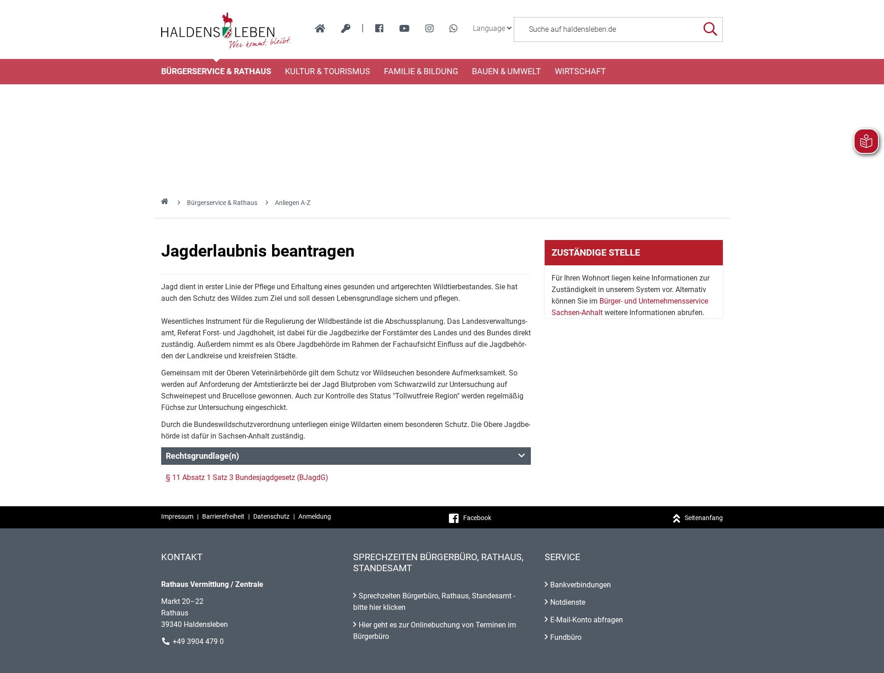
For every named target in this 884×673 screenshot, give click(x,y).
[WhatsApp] (453, 28)
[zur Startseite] (320, 28)
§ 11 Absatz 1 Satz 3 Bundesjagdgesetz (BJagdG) (247, 477)
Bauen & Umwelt (506, 71)
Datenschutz (271, 516)
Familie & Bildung (421, 71)
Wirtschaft (580, 71)
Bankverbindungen (580, 584)
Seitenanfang (704, 517)
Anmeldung (314, 516)
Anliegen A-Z (292, 202)
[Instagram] (430, 28)
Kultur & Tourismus (327, 71)
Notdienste (567, 602)
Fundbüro (566, 637)
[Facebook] (379, 28)
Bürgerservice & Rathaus (216, 71)
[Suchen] (710, 29)
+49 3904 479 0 (198, 641)
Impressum (177, 516)
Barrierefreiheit (223, 516)
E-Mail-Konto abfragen (586, 619)
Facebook (477, 517)
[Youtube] (404, 28)
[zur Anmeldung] (345, 28)
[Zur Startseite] (226, 29)
